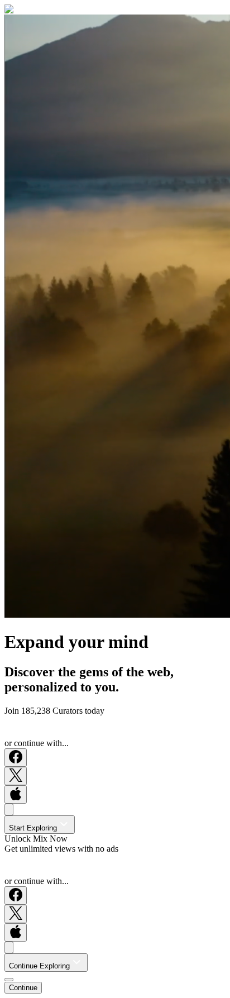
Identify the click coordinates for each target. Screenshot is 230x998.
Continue (23, 987)
